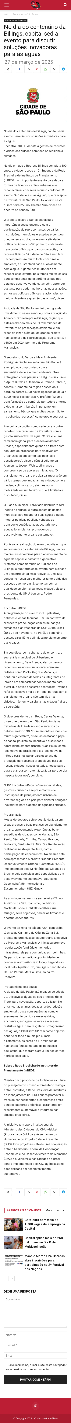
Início (6, 14)
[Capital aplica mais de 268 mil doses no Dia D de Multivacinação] (13, 1242)
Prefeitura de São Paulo (25, 14)
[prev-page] (6, 1278)
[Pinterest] (37, 69)
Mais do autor (55, 1210)
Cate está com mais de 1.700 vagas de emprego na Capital (45, 1224)
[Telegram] (63, 69)
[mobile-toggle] (6, 5)
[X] (28, 69)
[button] (65, 5)
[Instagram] (35, 1406)
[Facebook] (19, 69)
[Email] (54, 69)
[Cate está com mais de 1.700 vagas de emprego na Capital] (13, 1224)
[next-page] (12, 1278)
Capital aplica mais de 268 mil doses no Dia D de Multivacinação (44, 1242)
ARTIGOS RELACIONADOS (24, 1210)
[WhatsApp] (45, 69)
